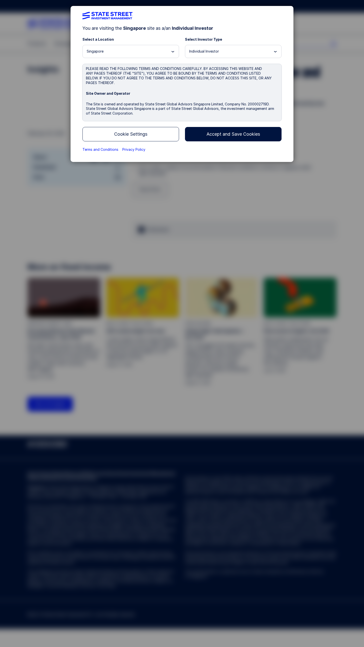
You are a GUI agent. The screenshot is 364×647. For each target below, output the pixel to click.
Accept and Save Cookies (233, 134)
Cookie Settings (130, 134)
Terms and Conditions (100, 149)
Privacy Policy (133, 149)
